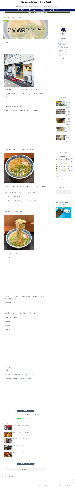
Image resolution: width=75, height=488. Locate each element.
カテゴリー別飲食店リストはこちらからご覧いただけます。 (21, 374)
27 (64, 170)
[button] (31, 418)
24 (56, 170)
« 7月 (57, 176)
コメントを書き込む (26, 469)
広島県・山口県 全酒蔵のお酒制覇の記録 (37, 12)
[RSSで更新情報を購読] (65, 58)
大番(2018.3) (9, 370)
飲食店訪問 (7, 17)
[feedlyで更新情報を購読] (63, 58)
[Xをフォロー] (61, 58)
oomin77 (63, 38)
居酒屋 (13, 17)
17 (56, 168)
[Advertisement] (25, 131)
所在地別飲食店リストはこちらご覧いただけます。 (18, 378)
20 (64, 168)
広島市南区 (19, 17)
